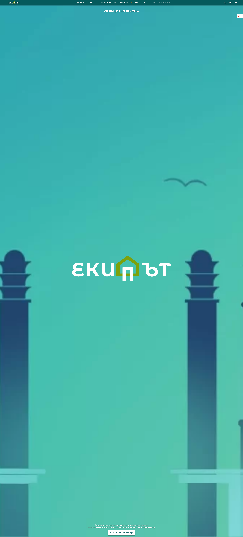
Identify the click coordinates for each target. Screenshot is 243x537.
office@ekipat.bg (149, 527)
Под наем (107, 3)
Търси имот (79, 3)
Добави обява (122, 3)
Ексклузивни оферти (141, 3)
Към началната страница (121, 533)
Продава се (93, 3)
